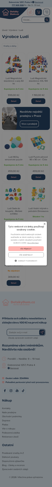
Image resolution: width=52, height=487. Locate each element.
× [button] (44, 224)
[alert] (26, 243)
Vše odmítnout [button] (26, 255)
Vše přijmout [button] (26, 249)
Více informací (33, 243)
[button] (26, 260)
